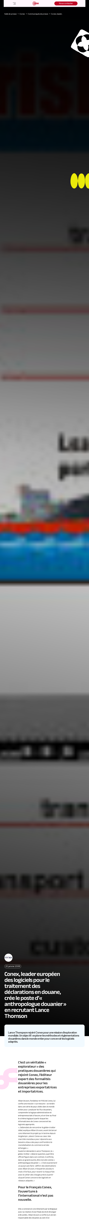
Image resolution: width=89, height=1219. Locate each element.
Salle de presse (10, 14)
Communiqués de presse (38, 14)
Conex (22, 14)
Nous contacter (66, 3)
